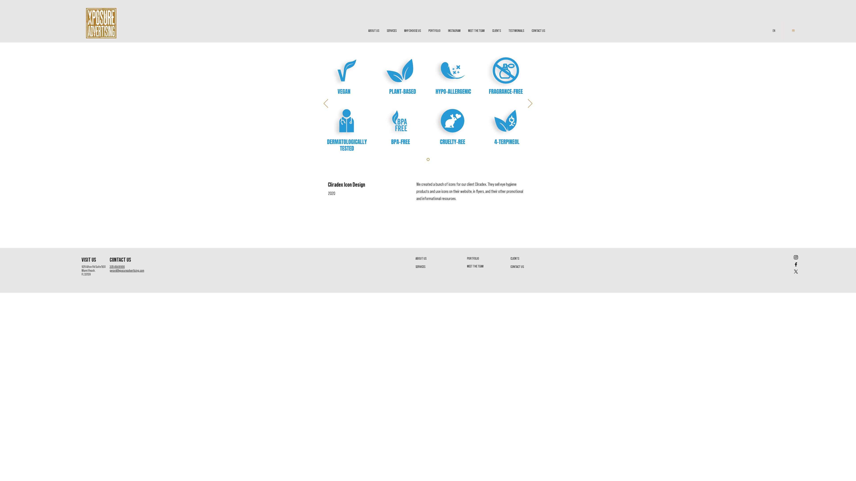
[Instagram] (796, 257)
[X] (796, 271)
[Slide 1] (428, 159)
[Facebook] (796, 264)
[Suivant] (530, 103)
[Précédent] (326, 103)
